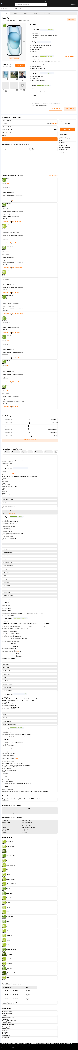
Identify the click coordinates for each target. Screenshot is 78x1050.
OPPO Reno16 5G (6, 360)
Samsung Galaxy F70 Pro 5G (9, 883)
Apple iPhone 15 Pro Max (7, 295)
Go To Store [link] (54, 123)
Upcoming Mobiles (33, 8)
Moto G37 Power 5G (7, 935)
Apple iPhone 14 (5, 224)
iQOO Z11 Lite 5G (6, 940)
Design (6, 79)
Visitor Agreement (66, 1043)
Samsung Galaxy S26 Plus (8, 855)
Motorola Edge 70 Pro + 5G (9, 949)
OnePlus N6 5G (6, 874)
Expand (17, 651)
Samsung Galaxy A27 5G (8, 926)
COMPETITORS (47, 13)
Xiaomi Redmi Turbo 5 (7, 893)
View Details (13, 473)
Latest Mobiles (38, 1)
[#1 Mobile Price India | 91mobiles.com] (5, 4)
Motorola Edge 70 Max (7, 916)
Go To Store (12, 513)
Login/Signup (73, 4)
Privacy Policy (39, 1043)
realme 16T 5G (5, 977)
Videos (22, 89)
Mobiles (4, 1002)
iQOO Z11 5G (55, 1)
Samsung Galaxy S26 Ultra (8, 851)
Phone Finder (16, 1043)
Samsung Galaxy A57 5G (8, 841)
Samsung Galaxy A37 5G (8, 846)
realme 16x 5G (5, 944)
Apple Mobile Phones (10, 1002)
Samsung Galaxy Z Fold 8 (47, 1)
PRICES (15, 13)
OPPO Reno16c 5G (6, 958)
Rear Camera (14, 79)
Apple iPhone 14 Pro (6, 317)
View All (56, 129)
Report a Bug (74, 1047)
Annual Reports (56, 1043)
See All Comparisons (30, 439)
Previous (15, 41)
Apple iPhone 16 (5, 178)
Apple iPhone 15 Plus (6, 203)
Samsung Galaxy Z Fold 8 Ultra (9, 973)
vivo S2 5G (4, 860)
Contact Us (4, 1043)
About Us (49, 1043)
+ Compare (71, 19)
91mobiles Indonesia (29, 1043)
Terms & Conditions (6, 1045)
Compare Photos (69, 56)
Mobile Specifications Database (21, 1045)
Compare (9, 1043)
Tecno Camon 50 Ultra (7, 963)
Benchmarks (14, 89)
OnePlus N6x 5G (6, 907)
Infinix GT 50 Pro (63, 1)
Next (24, 41)
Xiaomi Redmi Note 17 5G (8, 865)
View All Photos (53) (14, 58)
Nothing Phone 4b (6, 898)
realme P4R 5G (6, 912)
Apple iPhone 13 (5, 270)
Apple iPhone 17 (5, 385)
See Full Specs (70, 108)
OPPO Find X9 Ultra (7, 954)
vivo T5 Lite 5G (5, 930)
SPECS (25, 13)
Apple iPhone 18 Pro (72, 1)
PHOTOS (35, 13)
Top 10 (21, 1043)
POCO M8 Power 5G (7, 902)
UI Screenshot (6, 90)
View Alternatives (53, 175)
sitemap (45, 1043)
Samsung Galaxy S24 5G (7, 246)
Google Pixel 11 (6, 921)
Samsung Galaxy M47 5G (8, 879)
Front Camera (22, 79)
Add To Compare (55, 108)
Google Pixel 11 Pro (7, 968)
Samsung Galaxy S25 (6, 335)
